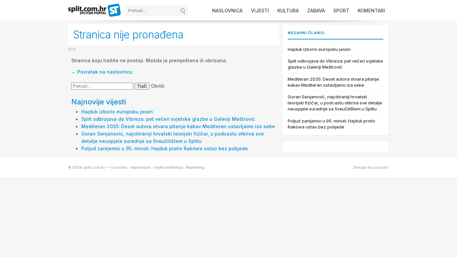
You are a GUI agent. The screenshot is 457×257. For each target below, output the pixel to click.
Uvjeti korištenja (168, 167)
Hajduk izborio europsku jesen (117, 111)
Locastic (381, 167)
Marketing (195, 167)
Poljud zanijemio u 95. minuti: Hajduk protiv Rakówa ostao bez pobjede (164, 148)
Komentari (371, 10)
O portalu (118, 167)
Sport (341, 10)
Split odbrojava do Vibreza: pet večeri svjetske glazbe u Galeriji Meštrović (168, 119)
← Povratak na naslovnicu (101, 72)
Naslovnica (227, 10)
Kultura (288, 10)
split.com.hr (94, 11)
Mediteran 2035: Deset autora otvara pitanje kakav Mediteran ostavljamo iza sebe (178, 126)
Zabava (316, 10)
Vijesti (260, 10)
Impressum (140, 167)
